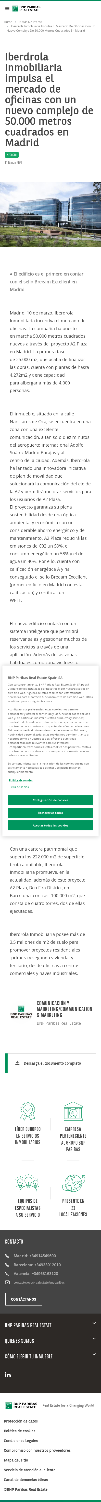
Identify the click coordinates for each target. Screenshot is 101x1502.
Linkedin (9, 1374)
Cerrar (7, 8)
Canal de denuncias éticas (26, 1479)
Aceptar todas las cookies (50, 825)
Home (8, 22)
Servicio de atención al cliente (29, 1470)
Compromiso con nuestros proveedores (37, 1450)
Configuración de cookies (50, 800)
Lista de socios (19, 787)
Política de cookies (19, 1431)
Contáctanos (23, 1299)
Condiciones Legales (21, 1440)
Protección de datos (21, 1421)
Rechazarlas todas (50, 813)
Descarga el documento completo (52, 1063)
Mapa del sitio (16, 1460)
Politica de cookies (21, 780)
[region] (50, 751)
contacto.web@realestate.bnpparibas (39, 1282)
